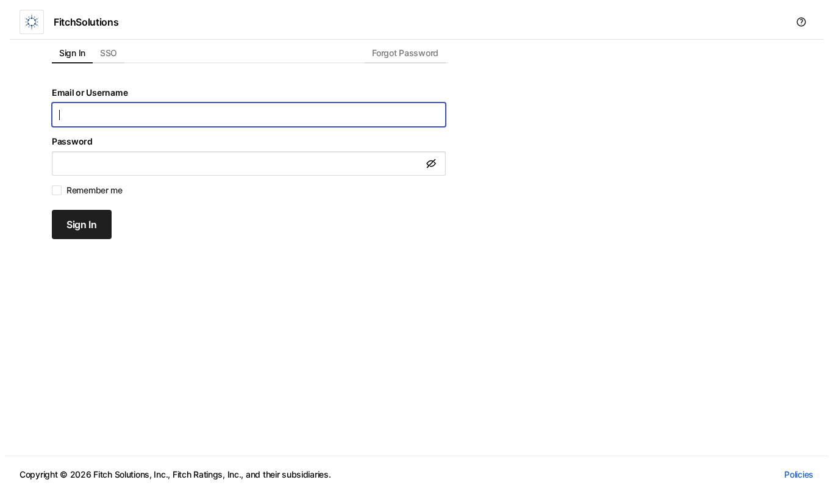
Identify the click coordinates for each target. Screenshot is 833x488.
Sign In (81, 224)
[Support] (801, 22)
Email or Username (89, 93)
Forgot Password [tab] (405, 53)
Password (72, 141)
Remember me (94, 190)
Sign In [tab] (72, 53)
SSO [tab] (108, 53)
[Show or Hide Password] (431, 163)
